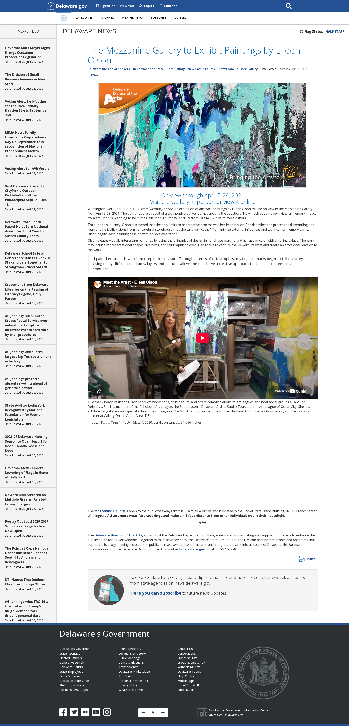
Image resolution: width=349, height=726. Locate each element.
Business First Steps (73, 690)
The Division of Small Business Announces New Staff (25, 79)
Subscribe (158, 17)
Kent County (176, 69)
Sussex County (247, 69)
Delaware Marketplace (134, 671)
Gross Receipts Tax (191, 662)
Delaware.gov (233, 715)
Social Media (186, 690)
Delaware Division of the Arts (109, 69)
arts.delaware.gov (190, 549)
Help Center (186, 676)
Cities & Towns (69, 676)
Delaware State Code (74, 681)
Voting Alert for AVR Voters (27, 168)
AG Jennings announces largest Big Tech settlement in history (28, 356)
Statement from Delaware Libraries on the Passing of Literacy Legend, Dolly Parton (26, 291)
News (129, 6)
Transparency (128, 667)
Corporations (187, 653)
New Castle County (201, 69)
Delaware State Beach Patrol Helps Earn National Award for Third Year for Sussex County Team (26, 229)
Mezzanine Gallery (110, 511)
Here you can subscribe (155, 593)
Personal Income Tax (133, 681)
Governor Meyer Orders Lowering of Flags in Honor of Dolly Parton (27, 472)
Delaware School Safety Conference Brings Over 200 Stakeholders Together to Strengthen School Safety (27, 260)
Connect (181, 17)
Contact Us (185, 649)
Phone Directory (130, 649)
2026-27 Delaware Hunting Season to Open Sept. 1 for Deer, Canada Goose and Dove (26, 443)
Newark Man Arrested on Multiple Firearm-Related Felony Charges (25, 499)
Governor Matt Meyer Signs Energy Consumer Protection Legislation (27, 52)
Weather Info (132, 17)
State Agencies (69, 653)
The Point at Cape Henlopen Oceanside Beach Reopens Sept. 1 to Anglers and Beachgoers (28, 555)
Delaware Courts (71, 667)
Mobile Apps (186, 681)
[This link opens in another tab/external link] (50, 5)
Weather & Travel (131, 690)
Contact (170, 6)
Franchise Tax (187, 658)
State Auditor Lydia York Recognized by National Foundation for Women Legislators (25, 412)
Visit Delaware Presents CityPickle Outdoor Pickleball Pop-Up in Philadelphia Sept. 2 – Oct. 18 (26, 195)
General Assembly (72, 662)
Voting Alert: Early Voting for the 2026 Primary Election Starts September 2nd (26, 108)
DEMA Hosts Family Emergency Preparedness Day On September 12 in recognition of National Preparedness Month (25, 141)
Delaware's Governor (74, 649)
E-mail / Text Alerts (191, 685)
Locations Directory (132, 653)
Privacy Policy (128, 685)
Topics (148, 6)
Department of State (148, 69)
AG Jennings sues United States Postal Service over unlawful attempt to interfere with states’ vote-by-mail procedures (27, 325)
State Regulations (71, 685)
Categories (84, 17)
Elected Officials (70, 658)
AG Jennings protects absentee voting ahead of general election (26, 383)
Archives (107, 17)
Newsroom (226, 69)
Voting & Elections (131, 662)
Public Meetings (130, 658)
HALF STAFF (335, 31)
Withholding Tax (189, 667)
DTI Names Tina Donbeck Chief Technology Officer (25, 581)
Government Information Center (247, 710)
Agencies (107, 6)
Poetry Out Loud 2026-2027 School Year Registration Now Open (26, 526)
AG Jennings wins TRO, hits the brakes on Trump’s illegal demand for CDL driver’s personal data (26, 608)
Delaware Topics (189, 671)
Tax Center (126, 676)
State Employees (71, 671)
